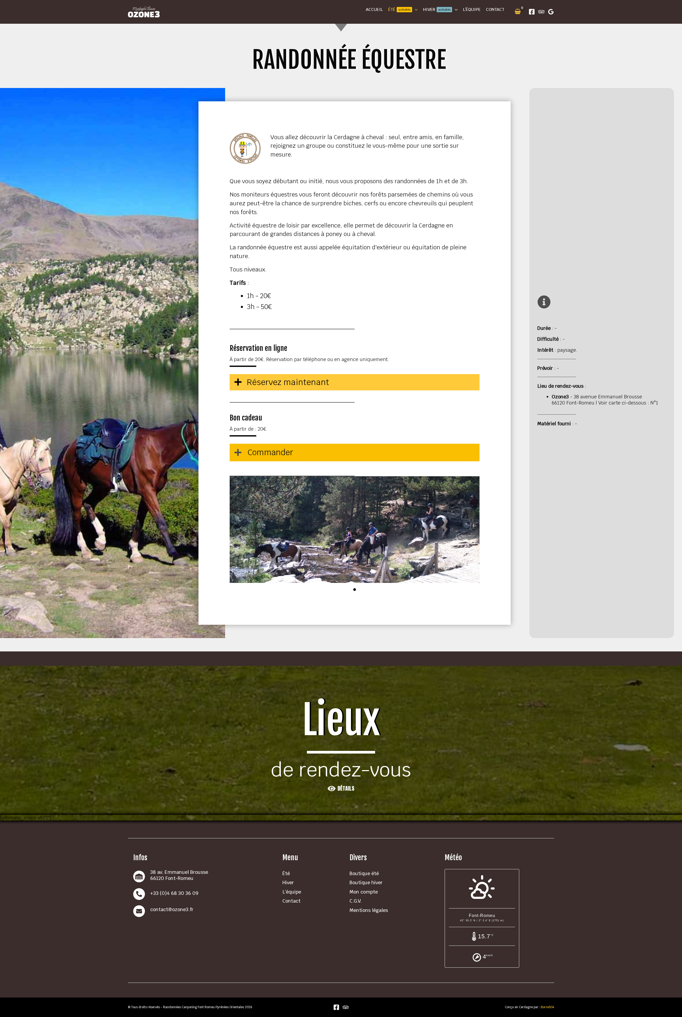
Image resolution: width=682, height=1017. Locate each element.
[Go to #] (202, 911)
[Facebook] (532, 12)
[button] (341, 788)
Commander (270, 452)
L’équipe (291, 892)
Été (286, 873)
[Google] (551, 12)
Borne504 (547, 1007)
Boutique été (364, 873)
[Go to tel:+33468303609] (202, 894)
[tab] (355, 452)
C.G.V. (356, 901)
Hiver (288, 882)
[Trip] (541, 12)
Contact (291, 901)
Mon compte (364, 892)
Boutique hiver (366, 882)
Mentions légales (369, 910)
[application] (415, 9)
